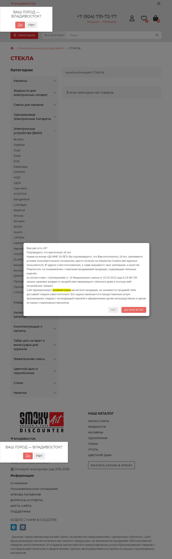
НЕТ (113, 309)
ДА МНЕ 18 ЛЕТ (134, 309)
